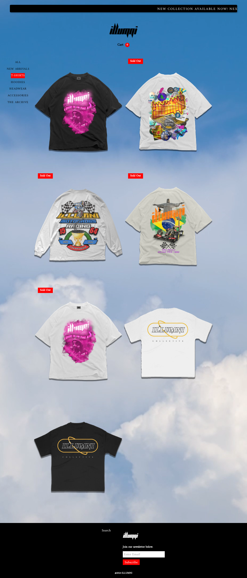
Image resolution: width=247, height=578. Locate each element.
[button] (123, 44)
